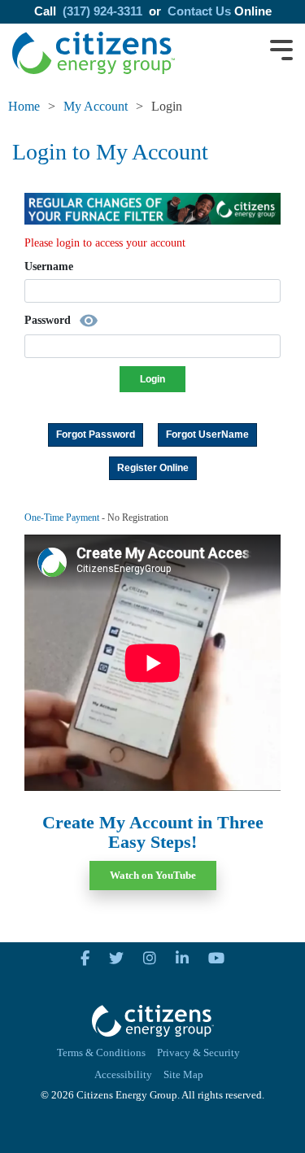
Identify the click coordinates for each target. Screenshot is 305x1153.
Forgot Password (95, 434)
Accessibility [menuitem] (123, 1075)
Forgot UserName (207, 434)
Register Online (153, 468)
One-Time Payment (61, 517)
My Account (95, 106)
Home (24, 106)
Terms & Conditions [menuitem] (101, 1053)
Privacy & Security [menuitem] (198, 1053)
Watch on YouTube (153, 875)
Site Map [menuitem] (183, 1075)
